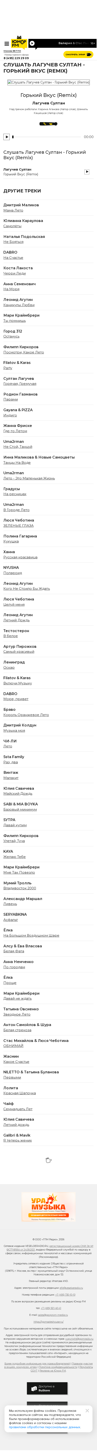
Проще (9, 983)
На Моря (11, 289)
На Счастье (13, 258)
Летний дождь (16, 1125)
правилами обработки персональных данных (44, 1427)
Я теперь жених (17, 1140)
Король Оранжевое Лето (26, 715)
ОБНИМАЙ (13, 1046)
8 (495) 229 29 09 (16, 58)
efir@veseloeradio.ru (71, 1287)
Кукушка (11, 541)
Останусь (11, 336)
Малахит (10, 778)
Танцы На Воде (17, 463)
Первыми (12, 1077)
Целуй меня (14, 605)
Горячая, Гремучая (19, 384)
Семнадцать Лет (17, 1109)
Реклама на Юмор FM (52, 1370)
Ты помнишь (14, 321)
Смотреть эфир (75, 54)
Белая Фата (13, 951)
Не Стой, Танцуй (17, 447)
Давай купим (15, 825)
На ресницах (14, 494)
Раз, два (10, 762)
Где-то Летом (15, 431)
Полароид (12, 573)
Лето (7, 746)
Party (7, 368)
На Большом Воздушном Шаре (31, 935)
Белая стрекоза (17, 1030)
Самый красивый (18, 652)
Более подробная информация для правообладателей (37, 1363)
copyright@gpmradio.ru (79, 1338)
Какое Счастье (16, 1062)
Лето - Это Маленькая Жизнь (29, 478)
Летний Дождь (16, 620)
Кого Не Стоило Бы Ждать (26, 589)
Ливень (10, 904)
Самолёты (12, 226)
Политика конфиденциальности (58, 1367)
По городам (14, 967)
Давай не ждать (17, 998)
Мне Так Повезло (19, 872)
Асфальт (10, 920)
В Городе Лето (16, 510)
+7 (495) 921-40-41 (51, 1308)
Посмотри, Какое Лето (23, 352)
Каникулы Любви (19, 305)
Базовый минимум (20, 809)
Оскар (9, 668)
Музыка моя (14, 731)
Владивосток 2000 (19, 888)
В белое (10, 636)
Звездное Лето (16, 1014)
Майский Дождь (17, 794)
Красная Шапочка (19, 1093)
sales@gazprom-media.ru (53, 1315)
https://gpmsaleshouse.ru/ (49, 1321)
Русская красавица (20, 557)
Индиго (10, 415)
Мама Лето (13, 210)
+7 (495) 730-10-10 (65, 1294)
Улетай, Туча (14, 841)
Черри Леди (14, 273)
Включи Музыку (17, 683)
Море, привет (15, 699)
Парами (10, 399)
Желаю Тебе (14, 857)
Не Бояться (13, 242)
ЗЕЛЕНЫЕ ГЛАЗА (18, 526)
